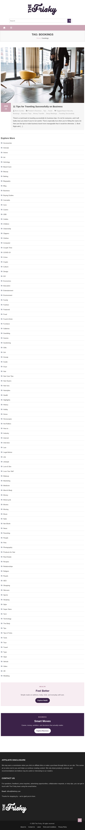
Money (5, 495)
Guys (5, 366)
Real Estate (7, 557)
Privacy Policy (62, 827)
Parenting (6, 533)
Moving (5, 509)
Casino (5, 210)
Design (5, 271)
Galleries (6, 328)
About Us (23, 827)
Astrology (6, 162)
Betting (5, 176)
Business (38, 111)
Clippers (6, 233)
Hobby (5, 409)
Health (5, 395)
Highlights (6, 400)
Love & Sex (7, 466)
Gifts (5, 347)
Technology (7, 619)
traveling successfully (66, 113)
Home (5, 414)
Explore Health (43, 700)
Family (5, 300)
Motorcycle (7, 500)
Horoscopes (7, 419)
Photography (7, 547)
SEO (5, 581)
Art (4, 157)
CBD (5, 214)
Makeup (6, 476)
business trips (26, 113)
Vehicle (5, 661)
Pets (4, 542)
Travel (50, 111)
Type (5, 652)
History (5, 405)
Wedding (6, 676)
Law (4, 447)
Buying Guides (8, 195)
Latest (39, 827)
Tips (44, 111)
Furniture (6, 324)
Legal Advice (7, 452)
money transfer (38, 113)
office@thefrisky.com (13, 791)
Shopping (6, 585)
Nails (5, 519)
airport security (67, 111)
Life (4, 457)
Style (5, 604)
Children (6, 224)
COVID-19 (7, 252)
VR (4, 671)
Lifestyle (6, 462)
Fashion (6, 305)
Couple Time (7, 248)
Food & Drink (8, 319)
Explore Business (43, 731)
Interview (6, 443)
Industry (6, 433)
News (5, 528)
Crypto (5, 262)
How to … (6, 428)
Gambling (6, 333)
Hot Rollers (7, 424)
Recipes (6, 562)
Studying (6, 600)
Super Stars (7, 609)
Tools (5, 638)
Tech (5, 614)
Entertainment (8, 290)
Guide (5, 362)
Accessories (7, 143)
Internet (6, 438)
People (5, 538)
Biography (6, 181)
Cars (5, 205)
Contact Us (31, 827)
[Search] (69, 21)
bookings (16, 113)
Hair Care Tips (8, 376)
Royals (5, 576)
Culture (5, 267)
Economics (7, 281)
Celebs (5, 219)
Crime (5, 257)
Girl (4, 352)
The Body (6, 623)
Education (6, 286)
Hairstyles (6, 390)
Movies (5, 504)
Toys (5, 642)
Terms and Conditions (49, 827)
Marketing (6, 481)
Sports (5, 595)
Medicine (6, 485)
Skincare (6, 590)
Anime (5, 152)
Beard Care (7, 167)
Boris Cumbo (19, 111)
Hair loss (6, 386)
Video (5, 666)
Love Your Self (8, 471)
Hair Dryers (7, 381)
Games (5, 338)
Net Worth (6, 523)
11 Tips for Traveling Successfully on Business (38, 106)
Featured (6, 309)
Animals (6, 148)
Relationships (8, 566)
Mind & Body (7, 490)
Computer (6, 243)
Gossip (5, 357)
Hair (4, 371)
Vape (5, 657)
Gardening (7, 343)
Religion (6, 571)
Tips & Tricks (7, 633)
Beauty (5, 171)
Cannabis (6, 200)
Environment (7, 295)
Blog (4, 186)
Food (5, 314)
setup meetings (51, 113)
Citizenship (7, 229)
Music (5, 514)
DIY (4, 276)
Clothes (6, 238)
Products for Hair (9, 552)
